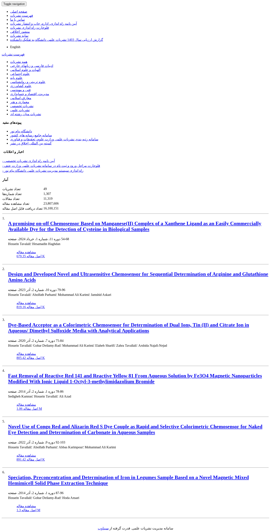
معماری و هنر (19, 102)
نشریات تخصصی (21, 106)
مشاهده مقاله (26, 252)
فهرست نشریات (21, 15)
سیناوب (103, 528)
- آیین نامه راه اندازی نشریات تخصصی (28, 161)
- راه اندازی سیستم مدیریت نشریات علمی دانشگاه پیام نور (42, 170)
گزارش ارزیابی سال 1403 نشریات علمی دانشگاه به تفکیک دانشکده (56, 40)
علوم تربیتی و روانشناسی (28, 82)
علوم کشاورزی (21, 86)
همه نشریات (18, 62)
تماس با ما (17, 19)
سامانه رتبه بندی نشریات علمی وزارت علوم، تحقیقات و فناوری (54, 139)
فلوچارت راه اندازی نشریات (29, 27)
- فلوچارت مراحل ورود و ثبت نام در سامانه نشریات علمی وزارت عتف (51, 166)
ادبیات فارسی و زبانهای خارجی (31, 66)
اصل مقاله (31, 256)
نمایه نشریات (19, 35)
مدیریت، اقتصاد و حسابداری (29, 94)
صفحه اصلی (18, 11)
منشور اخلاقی (20, 31)
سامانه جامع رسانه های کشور (31, 135)
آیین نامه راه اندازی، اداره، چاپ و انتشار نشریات (43, 23)
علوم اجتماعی (20, 74)
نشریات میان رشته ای (25, 114)
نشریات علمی (20, 110)
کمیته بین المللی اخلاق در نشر (31, 143)
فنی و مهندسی (20, 90)
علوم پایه (16, 78)
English (15, 47)
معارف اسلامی (20, 98)
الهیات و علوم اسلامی (25, 70)
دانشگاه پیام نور (21, 131)
